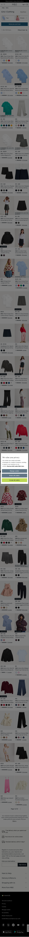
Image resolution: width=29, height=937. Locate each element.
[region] (14, 468)
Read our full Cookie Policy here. (15, 466)
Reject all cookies (14, 475)
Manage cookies (14, 471)
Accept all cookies (14, 480)
